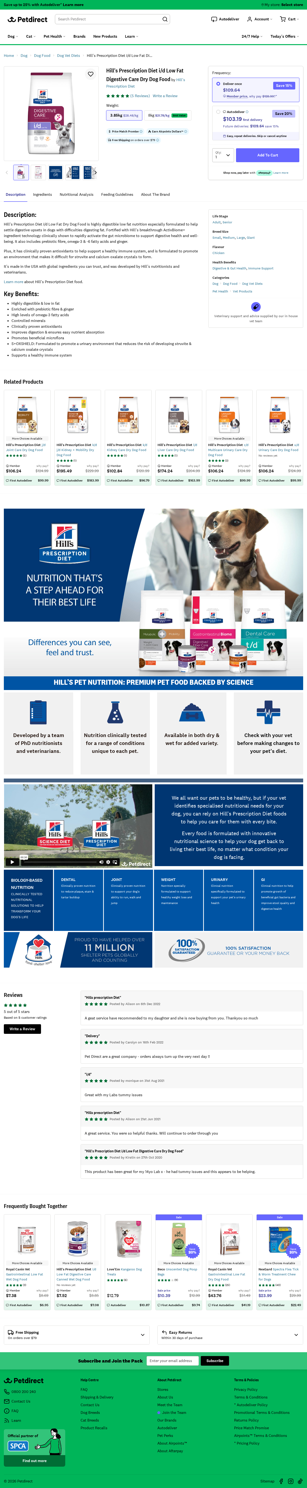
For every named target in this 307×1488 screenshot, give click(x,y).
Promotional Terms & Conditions (262, 1412)
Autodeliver (167, 1427)
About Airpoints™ (172, 1443)
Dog (215, 283)
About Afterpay (170, 1450)
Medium (229, 237)
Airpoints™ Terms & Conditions (260, 1435)
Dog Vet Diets (252, 283)
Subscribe (215, 1360)
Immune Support (260, 268)
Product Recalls (94, 1427)
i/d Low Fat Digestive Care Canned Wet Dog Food (76, 1274)
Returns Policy (246, 1420)
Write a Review (165, 95)
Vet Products (242, 291)
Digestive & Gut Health (229, 268)
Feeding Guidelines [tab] (117, 194)
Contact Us (90, 1404)
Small (217, 237)
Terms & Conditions (251, 1397)
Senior (227, 222)
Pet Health (220, 291)
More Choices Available (27, 1263)
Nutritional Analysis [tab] (77, 194)
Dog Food (230, 283)
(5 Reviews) (140, 95)
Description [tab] (15, 194)
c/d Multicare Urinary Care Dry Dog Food (228, 450)
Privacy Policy (246, 1389)
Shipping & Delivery (97, 1397)
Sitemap (267, 1481)
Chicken (218, 253)
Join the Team (174, 1412)
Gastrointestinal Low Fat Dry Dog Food (226, 1274)
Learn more (73, 4)
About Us (165, 1397)
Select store (292, 4)
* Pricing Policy (247, 1443)
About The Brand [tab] (155, 194)
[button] (225, 19)
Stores (162, 1389)
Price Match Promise (251, 1427)
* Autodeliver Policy (251, 1404)
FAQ (84, 1389)
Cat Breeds (90, 1420)
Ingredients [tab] (42, 194)
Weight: (112, 105)
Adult (217, 222)
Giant (251, 237)
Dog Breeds (90, 1412)
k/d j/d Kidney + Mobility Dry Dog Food (77, 450)
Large (241, 237)
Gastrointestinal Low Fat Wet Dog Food (24, 1274)
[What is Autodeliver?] (247, 111)
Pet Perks (165, 1435)
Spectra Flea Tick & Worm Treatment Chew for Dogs (279, 1274)
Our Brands (167, 1420)
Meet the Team (170, 1404)
